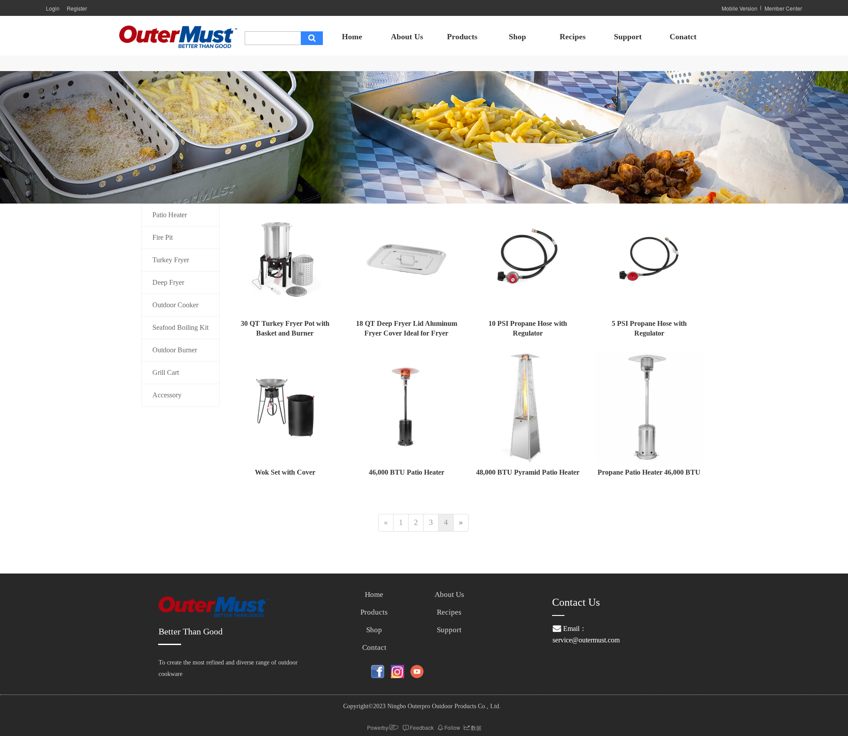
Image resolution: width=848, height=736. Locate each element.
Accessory (167, 395)
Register (77, 8)
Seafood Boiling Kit (180, 327)
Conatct (683, 36)
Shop (517, 36)
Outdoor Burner (174, 350)
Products (462, 36)
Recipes (573, 36)
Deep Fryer (168, 282)
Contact (374, 647)
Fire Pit (162, 237)
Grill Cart (165, 372)
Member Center (783, 8)
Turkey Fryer (170, 260)
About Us (407, 36)
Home (352, 36)
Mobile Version (739, 8)
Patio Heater (169, 215)
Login (53, 8)
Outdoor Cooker (175, 305)
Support (628, 36)
